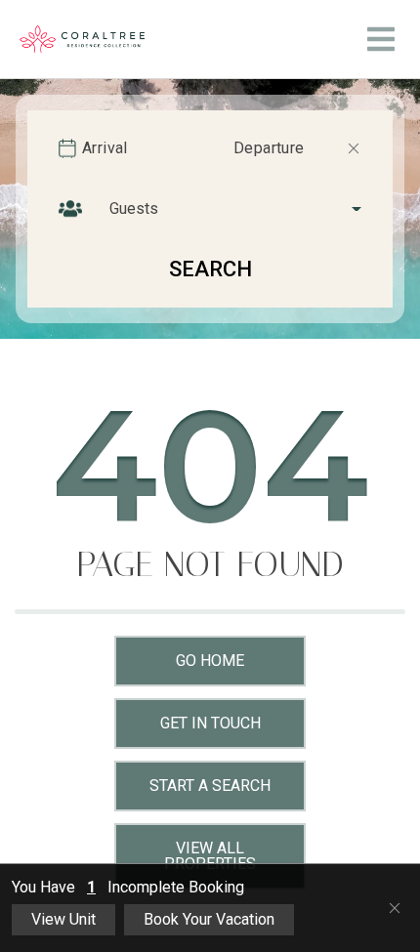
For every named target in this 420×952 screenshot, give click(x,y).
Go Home (210, 660)
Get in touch (210, 723)
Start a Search (210, 785)
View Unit (63, 919)
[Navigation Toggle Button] (380, 39)
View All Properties (210, 856)
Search (210, 269)
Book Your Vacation (209, 919)
